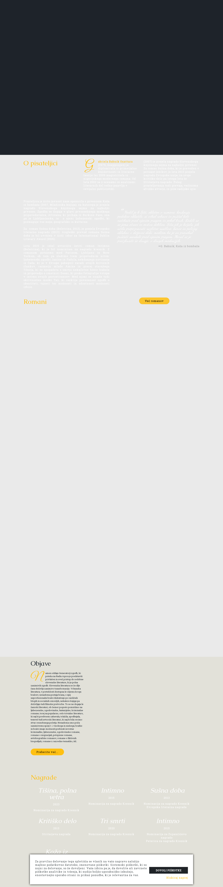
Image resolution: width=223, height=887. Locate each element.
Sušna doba (39, 433)
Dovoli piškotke (168, 870)
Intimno (124, 366)
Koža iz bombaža (87, 628)
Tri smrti (36, 366)
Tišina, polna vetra (88, 366)
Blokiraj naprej (177, 877)
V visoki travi (172, 366)
